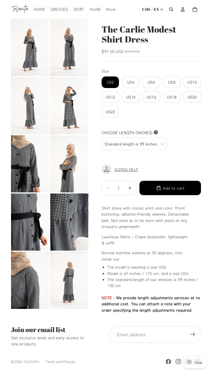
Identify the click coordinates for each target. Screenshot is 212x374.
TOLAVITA (31, 361)
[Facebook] (168, 361)
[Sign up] (192, 334)
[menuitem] (110, 9)
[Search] (171, 9)
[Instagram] (178, 361)
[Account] (183, 9)
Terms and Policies (61, 361)
